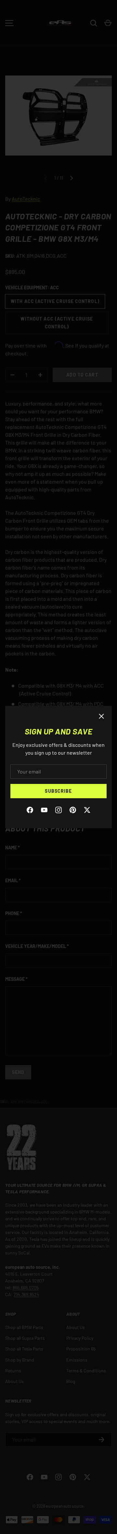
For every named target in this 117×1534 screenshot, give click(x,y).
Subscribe (58, 791)
